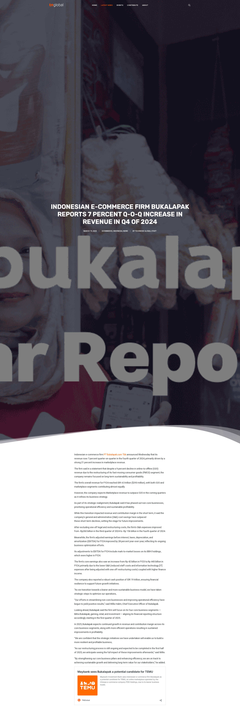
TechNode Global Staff (145, 231)
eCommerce (107, 231)
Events (120, 5)
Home (94, 5)
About (145, 5)
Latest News (106, 5)
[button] (189, 5)
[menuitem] (94, 5)
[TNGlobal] (56, 5)
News (125, 231)
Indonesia (117, 231)
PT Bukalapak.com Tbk (115, 454)
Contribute (132, 5)
